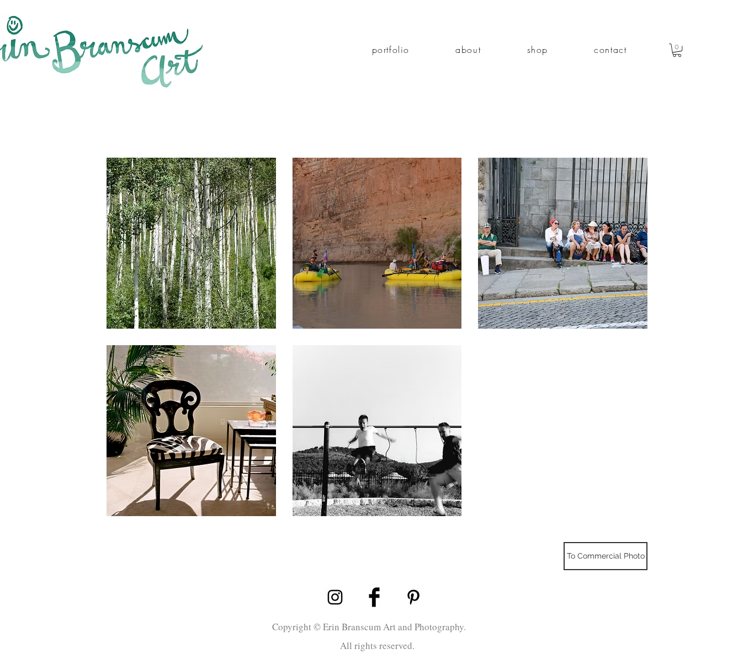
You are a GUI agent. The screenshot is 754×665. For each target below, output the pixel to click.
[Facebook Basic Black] (374, 597)
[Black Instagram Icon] (335, 597)
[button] (391, 50)
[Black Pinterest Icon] (413, 597)
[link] (677, 50)
